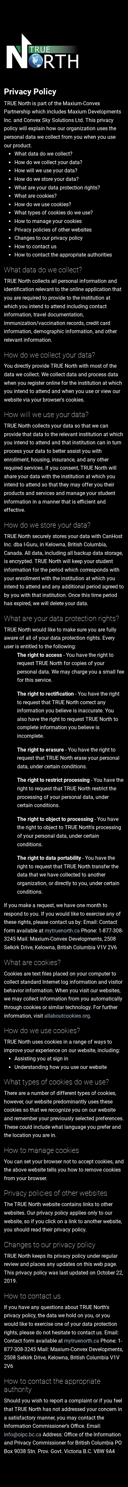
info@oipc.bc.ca (22, 1434)
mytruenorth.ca (62, 931)
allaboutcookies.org (67, 1016)
